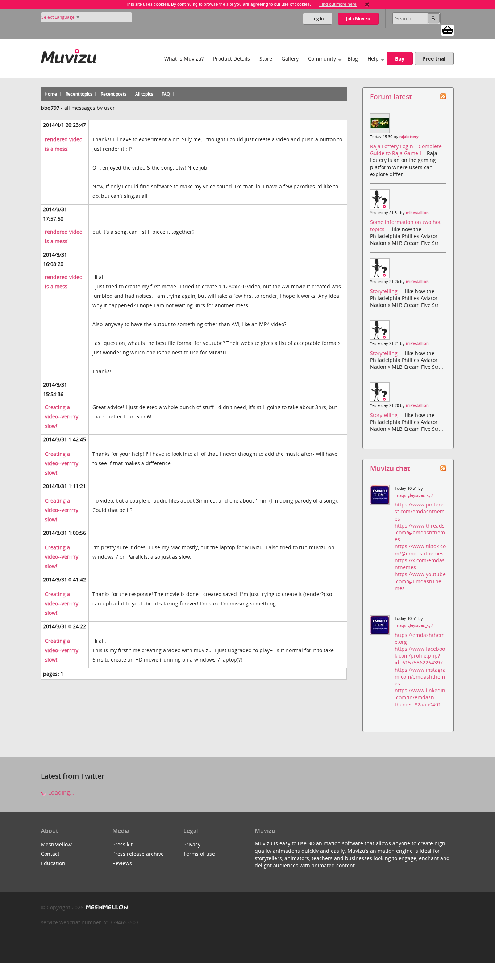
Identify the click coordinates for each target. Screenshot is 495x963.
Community (322, 58)
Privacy (191, 844)
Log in (317, 19)
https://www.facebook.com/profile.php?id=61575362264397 (420, 655)
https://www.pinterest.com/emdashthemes (420, 511)
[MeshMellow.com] (106, 907)
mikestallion (417, 212)
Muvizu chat (390, 468)
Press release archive (138, 853)
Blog (353, 58)
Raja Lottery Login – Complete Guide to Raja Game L (406, 150)
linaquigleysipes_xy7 (414, 495)
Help (373, 58)
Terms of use (199, 853)
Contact (50, 853)
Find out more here (338, 4)
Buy (399, 58)
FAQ (166, 94)
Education (53, 863)
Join (358, 19)
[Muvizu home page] (68, 55)
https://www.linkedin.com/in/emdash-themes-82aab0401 (420, 697)
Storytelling (384, 291)
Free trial (434, 58)
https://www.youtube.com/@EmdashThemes (420, 581)
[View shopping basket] (447, 30)
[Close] (367, 4)
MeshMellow (56, 844)
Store (265, 58)
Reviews (122, 863)
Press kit (122, 844)
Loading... (60, 792)
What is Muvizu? (184, 58)
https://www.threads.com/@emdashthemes (420, 532)
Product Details (231, 58)
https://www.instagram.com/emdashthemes (420, 676)
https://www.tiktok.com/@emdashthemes (420, 549)
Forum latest (391, 96)
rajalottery (409, 136)
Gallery (290, 58)
